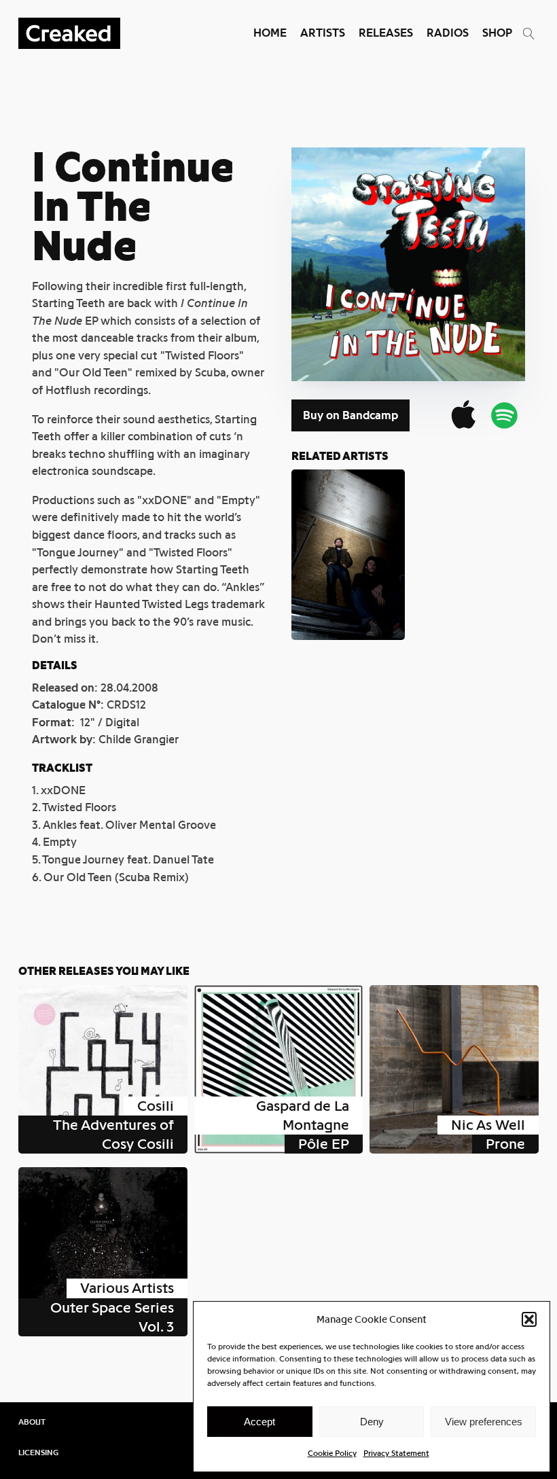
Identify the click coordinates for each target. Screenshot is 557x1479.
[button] (529, 1319)
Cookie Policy (332, 1453)
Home (270, 33)
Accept (259, 1421)
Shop (497, 33)
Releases (386, 33)
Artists (322, 33)
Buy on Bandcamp (350, 415)
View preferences (483, 1421)
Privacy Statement (396, 1453)
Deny (372, 1421)
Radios (448, 33)
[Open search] (529, 33)
